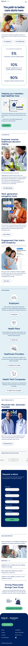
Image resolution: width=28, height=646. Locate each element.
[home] (5, 1)
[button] (25, 1)
